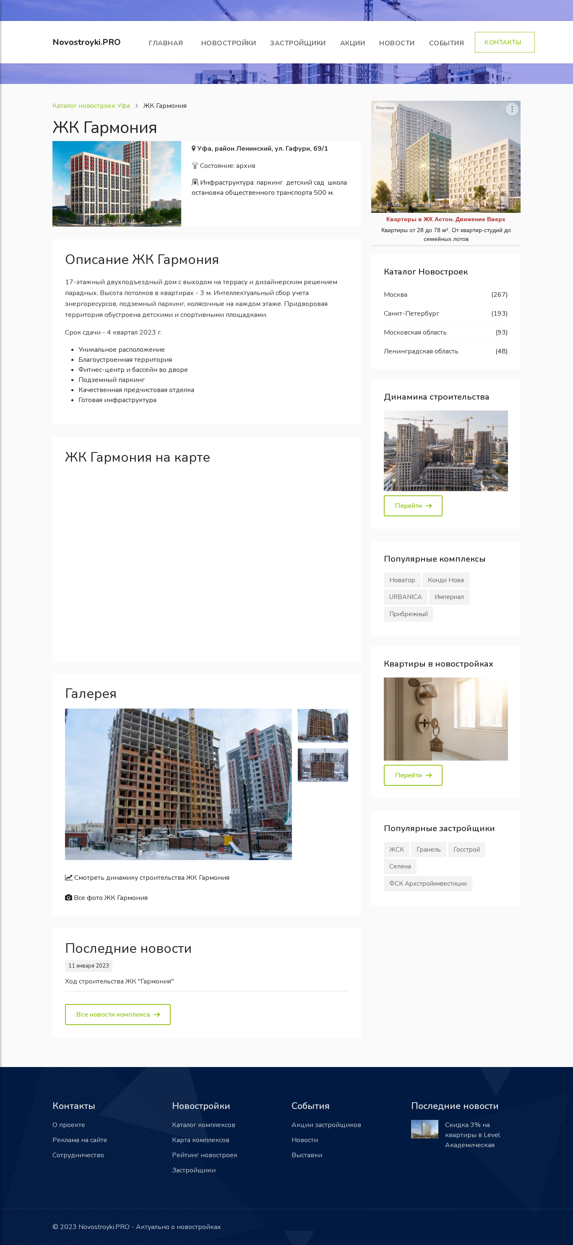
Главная (168, 43)
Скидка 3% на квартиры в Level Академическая (472, 1135)
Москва (395, 294)
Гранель (429, 849)
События (448, 43)
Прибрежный (408, 614)
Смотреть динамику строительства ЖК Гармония (151, 877)
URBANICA (405, 597)
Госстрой (466, 849)
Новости (397, 43)
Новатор (402, 580)
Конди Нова (446, 580)
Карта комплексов (200, 1140)
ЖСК (396, 849)
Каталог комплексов (203, 1125)
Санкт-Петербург (411, 313)
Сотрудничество (78, 1155)
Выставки (307, 1155)
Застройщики (298, 43)
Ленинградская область (421, 351)
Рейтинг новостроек (204, 1155)
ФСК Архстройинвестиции (428, 883)
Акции (352, 43)
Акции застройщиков (326, 1125)
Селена (400, 866)
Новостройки (228, 43)
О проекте (68, 1125)
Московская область (415, 332)
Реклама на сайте (79, 1140)
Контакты (504, 42)
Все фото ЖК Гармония (110, 897)
